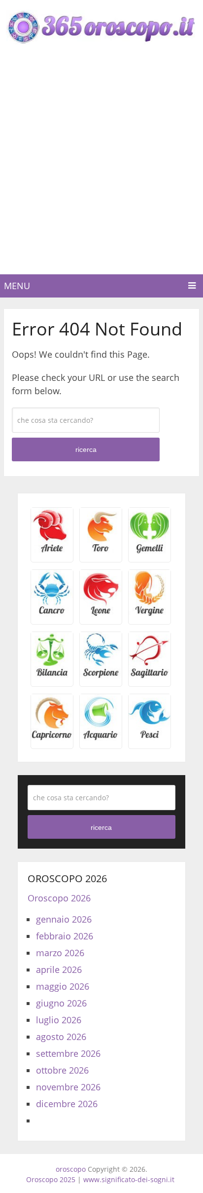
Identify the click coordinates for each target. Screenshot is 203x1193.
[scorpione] (101, 675)
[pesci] (149, 738)
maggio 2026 (62, 986)
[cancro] (52, 613)
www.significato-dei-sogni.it (128, 1179)
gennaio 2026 (64, 919)
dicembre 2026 (67, 1104)
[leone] (101, 613)
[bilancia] (52, 675)
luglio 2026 (58, 1020)
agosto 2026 (61, 1037)
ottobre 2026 (62, 1070)
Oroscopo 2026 (59, 898)
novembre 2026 (68, 1087)
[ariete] (52, 551)
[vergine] (149, 613)
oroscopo (71, 1169)
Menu (17, 286)
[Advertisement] (101, 167)
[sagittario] (149, 675)
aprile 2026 (59, 969)
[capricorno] (52, 738)
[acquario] (101, 738)
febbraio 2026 (64, 936)
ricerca (86, 449)
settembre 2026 (68, 1053)
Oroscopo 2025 (50, 1179)
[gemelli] (149, 551)
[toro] (101, 551)
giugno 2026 (61, 1003)
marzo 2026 (60, 953)
